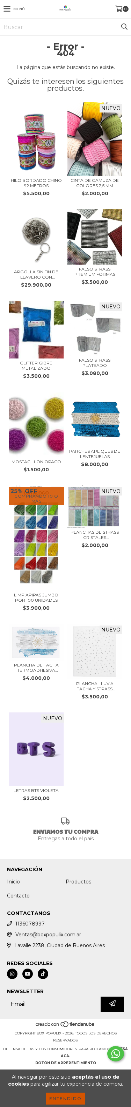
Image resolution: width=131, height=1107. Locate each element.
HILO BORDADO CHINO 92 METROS (36, 183)
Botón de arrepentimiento (65, 1063)
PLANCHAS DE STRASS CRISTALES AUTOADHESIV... (95, 534)
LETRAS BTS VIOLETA (36, 790)
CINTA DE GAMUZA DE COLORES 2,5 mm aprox (95, 183)
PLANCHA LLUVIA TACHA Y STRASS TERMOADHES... (95, 686)
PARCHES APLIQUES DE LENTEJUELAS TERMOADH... (94, 454)
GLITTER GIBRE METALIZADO (36, 365)
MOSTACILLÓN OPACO (36, 461)
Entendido (65, 1098)
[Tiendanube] (65, 1026)
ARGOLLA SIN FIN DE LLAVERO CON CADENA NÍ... (36, 274)
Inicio (13, 882)
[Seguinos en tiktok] (43, 974)
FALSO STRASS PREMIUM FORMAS (94, 271)
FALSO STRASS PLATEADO (94, 362)
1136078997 (30, 924)
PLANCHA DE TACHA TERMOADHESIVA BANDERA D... (36, 667)
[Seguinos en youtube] (27, 974)
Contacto (18, 896)
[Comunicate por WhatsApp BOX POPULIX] (115, 1053)
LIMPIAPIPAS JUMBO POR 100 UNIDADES (36, 597)
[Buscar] (124, 27)
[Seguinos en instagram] (12, 974)
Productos (78, 882)
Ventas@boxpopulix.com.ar (48, 934)
